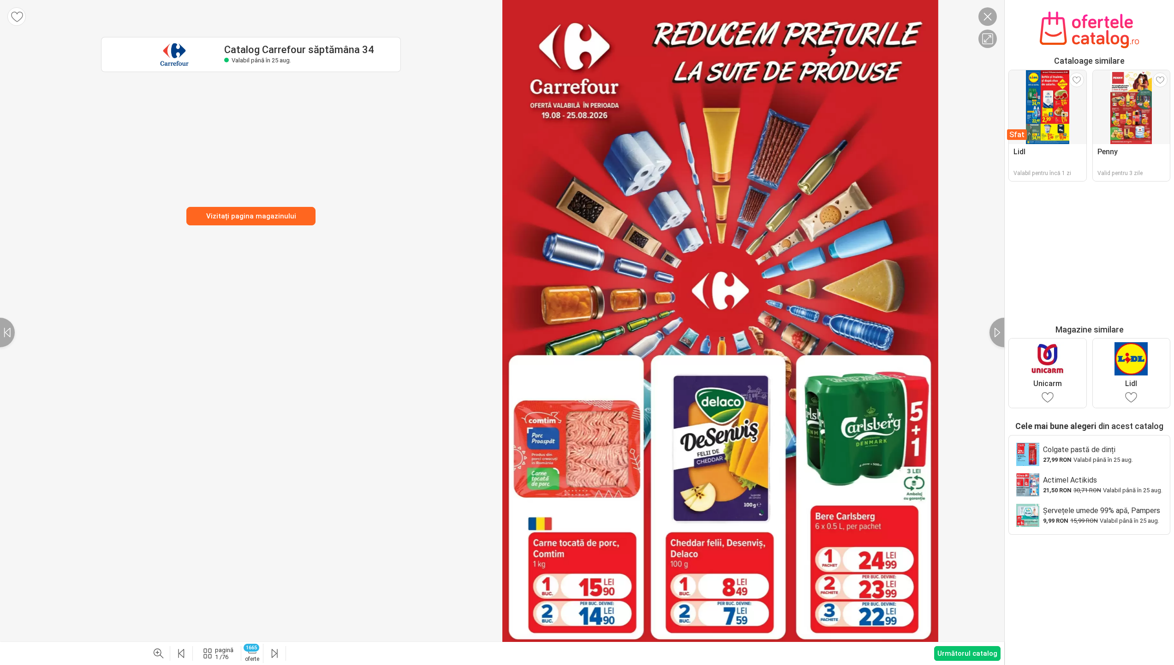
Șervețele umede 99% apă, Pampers (1101, 510)
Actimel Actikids (1070, 480)
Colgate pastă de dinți (1079, 449)
